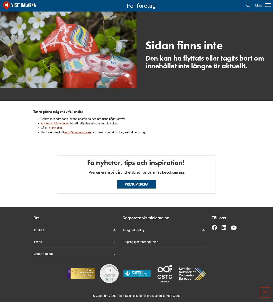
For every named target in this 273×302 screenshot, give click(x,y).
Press (38, 242)
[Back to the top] (265, 292)
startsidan (55, 128)
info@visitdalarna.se (77, 132)
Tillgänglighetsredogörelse (140, 242)
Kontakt (39, 230)
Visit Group (173, 296)
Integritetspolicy (133, 230)
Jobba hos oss (43, 254)
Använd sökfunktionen (55, 123)
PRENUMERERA (136, 184)
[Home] (19, 5)
